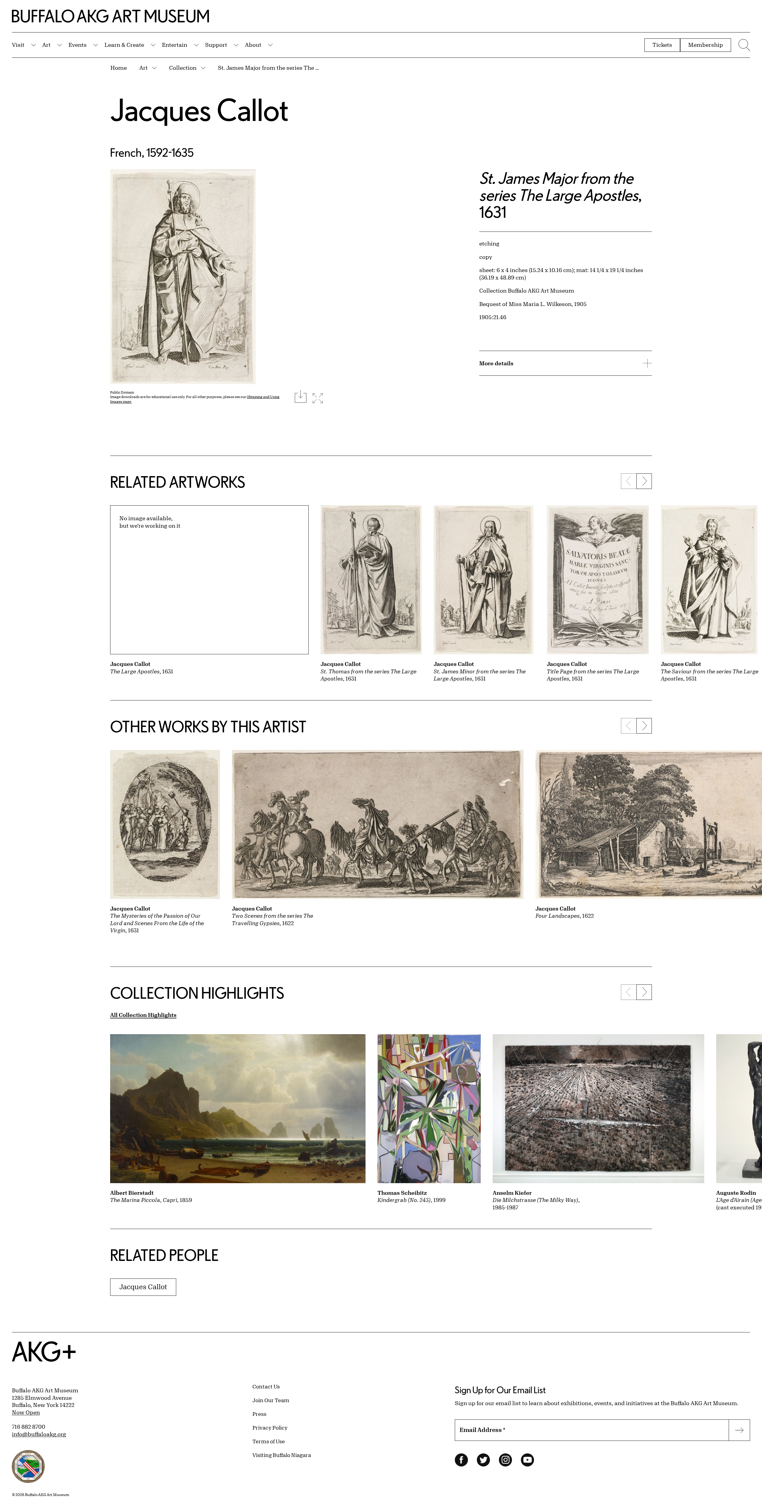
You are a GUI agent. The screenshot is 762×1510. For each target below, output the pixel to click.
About (253, 45)
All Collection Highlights (143, 1015)
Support (216, 45)
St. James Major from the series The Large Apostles (270, 68)
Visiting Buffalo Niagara (281, 1455)
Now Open (26, 1412)
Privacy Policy (270, 1427)
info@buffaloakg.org (39, 1434)
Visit (18, 45)
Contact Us (266, 1386)
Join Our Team (270, 1400)
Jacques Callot (199, 109)
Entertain (174, 45)
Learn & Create (124, 45)
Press (259, 1414)
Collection (182, 68)
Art (46, 45)
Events (77, 45)
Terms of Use (268, 1441)
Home (118, 68)
